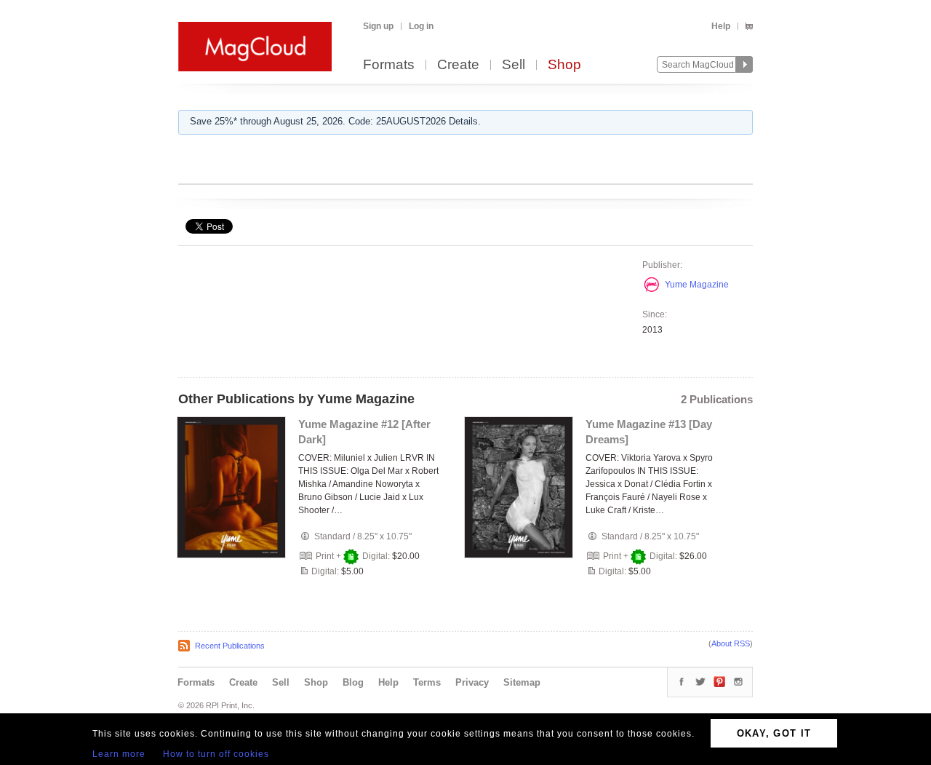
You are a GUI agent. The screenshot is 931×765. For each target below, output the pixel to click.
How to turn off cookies (216, 754)
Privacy (472, 682)
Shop (564, 65)
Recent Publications (230, 645)
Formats (389, 65)
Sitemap (521, 682)
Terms (427, 682)
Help (720, 26)
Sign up (378, 26)
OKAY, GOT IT (774, 733)
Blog (353, 682)
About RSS (730, 643)
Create (458, 65)
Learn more (118, 754)
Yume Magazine (697, 285)
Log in (421, 26)
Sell (513, 65)
